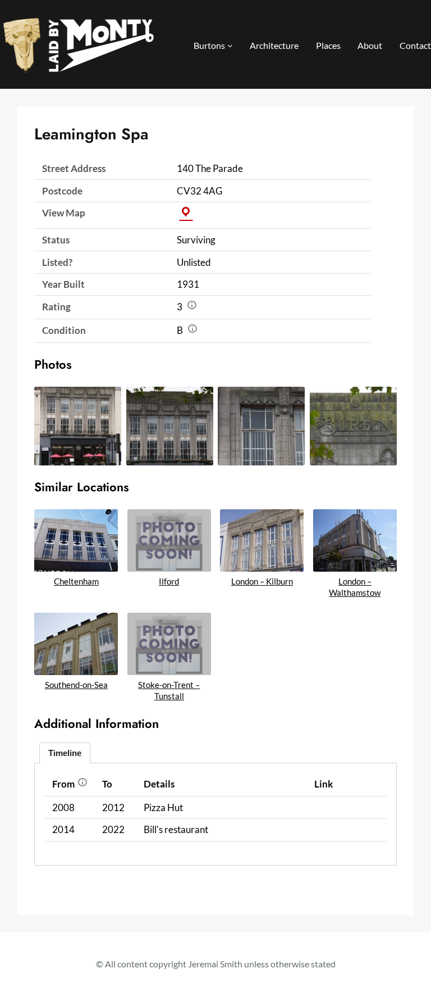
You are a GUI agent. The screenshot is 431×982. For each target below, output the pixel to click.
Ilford (169, 581)
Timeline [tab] (64, 753)
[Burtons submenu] (230, 45)
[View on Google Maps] (186, 213)
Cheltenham (76, 581)
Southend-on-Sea (76, 685)
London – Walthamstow (354, 587)
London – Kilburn (262, 581)
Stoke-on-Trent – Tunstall (169, 690)
